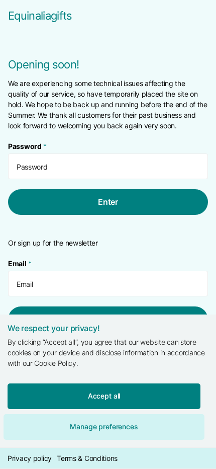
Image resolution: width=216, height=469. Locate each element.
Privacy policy (30, 458)
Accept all (104, 396)
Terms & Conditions (87, 458)
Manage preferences (104, 426)
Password (27, 146)
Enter (108, 202)
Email (19, 263)
